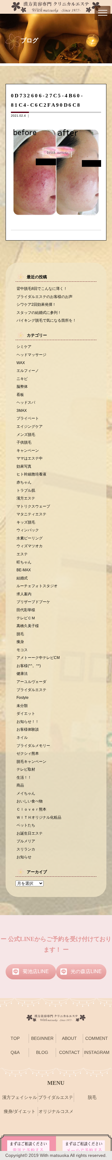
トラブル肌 (25, 490)
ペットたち (25, 825)
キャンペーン (27, 450)
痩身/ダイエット (19, 1111)
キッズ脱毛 (25, 522)
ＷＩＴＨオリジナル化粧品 (38, 817)
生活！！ (23, 777)
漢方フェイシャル (19, 1097)
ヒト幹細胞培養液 (31, 474)
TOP (15, 1038)
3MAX (21, 410)
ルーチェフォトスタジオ (37, 586)
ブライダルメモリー (33, 745)
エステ (22, 554)
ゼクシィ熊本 (27, 753)
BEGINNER (42, 1038)
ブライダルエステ (31, 690)
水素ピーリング (29, 538)
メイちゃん (25, 793)
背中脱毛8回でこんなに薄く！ (41, 288)
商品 (20, 785)
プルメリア (25, 841)
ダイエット (25, 713)
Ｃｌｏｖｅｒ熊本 (31, 809)
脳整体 (22, 386)
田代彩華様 (25, 610)
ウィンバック (27, 530)
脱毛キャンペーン (31, 761)
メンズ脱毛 (25, 434)
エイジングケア (29, 426)
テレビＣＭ (25, 618)
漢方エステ (25, 498)
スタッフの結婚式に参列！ (38, 312)
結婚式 (22, 578)
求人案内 (23, 594)
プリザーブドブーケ (33, 602)
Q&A (15, 1052)
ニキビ (22, 379)
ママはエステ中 (29, 458)
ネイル (22, 737)
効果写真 (23, 466)
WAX (20, 363)
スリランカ (25, 849)
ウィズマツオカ (29, 546)
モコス (22, 650)
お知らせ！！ (27, 721)
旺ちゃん (23, 562)
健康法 (22, 673)
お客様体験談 (27, 729)
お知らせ (23, 857)
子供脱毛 (23, 442)
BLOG (42, 1052)
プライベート (27, 418)
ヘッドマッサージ (31, 355)
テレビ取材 (25, 769)
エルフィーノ (27, 370)
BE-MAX (23, 570)
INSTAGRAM (97, 1052)
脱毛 (20, 634)
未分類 (22, 706)
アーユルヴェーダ (31, 682)
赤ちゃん (23, 482)
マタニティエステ (31, 514)
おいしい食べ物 (29, 801)
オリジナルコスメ (56, 1111)
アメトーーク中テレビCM (38, 658)
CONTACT (69, 1052)
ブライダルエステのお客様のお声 (44, 297)
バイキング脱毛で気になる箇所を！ (46, 320)
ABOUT (69, 1038)
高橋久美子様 (27, 626)
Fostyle (22, 697)
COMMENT (96, 1038)
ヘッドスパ (25, 402)
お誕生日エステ (29, 833)
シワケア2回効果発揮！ (36, 304)
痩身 (20, 642)
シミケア (23, 346)
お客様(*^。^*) (28, 666)
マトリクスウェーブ (33, 506)
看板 (20, 394)
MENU (55, 1083)
